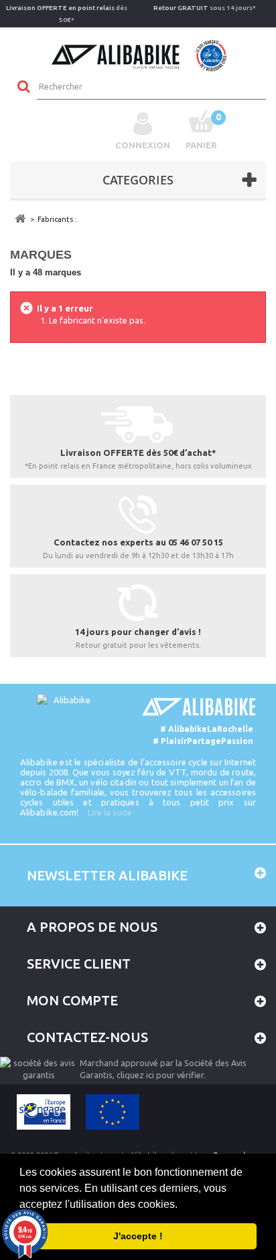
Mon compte (72, 1000)
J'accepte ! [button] (138, 1236)
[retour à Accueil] (20, 219)
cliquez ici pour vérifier (160, 1075)
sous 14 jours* (204, 7)
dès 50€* (66, 13)
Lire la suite (110, 812)
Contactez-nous (87, 1037)
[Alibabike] (138, 54)
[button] (182, 1205)
